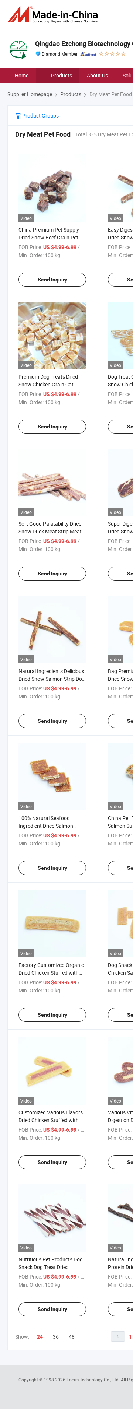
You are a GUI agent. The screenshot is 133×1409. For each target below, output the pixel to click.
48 (72, 1336)
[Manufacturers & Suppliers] (53, 14)
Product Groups (40, 115)
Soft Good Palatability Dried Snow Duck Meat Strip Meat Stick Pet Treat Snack (50, 531)
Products (61, 75)
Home (21, 75)
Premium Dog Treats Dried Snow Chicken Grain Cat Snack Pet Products (48, 384)
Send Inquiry (52, 280)
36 (56, 1336)
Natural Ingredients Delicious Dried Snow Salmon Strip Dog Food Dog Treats (51, 678)
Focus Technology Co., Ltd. (93, 1379)
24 (40, 1337)
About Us (97, 75)
